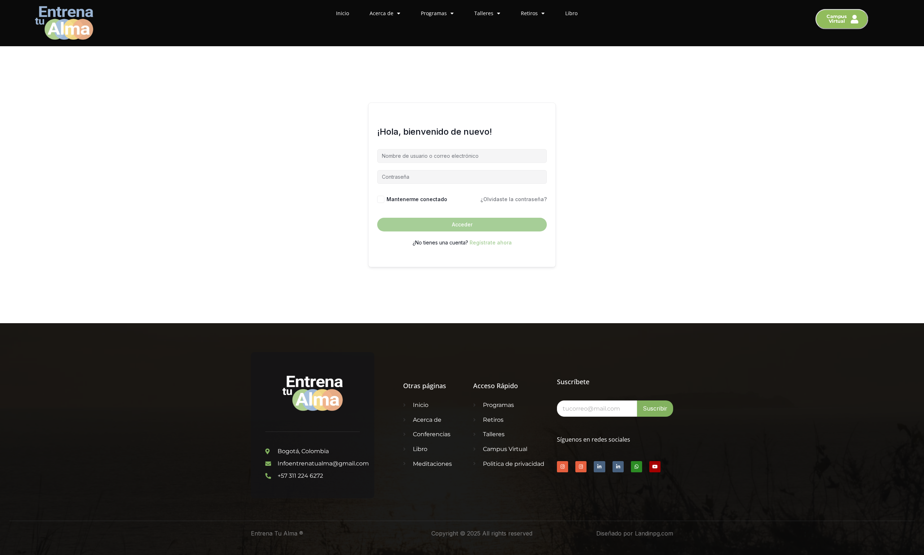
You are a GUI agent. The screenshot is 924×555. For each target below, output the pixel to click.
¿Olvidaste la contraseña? (513, 199)
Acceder (462, 224)
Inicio (342, 13)
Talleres (483, 13)
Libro (571, 13)
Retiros (529, 13)
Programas (434, 13)
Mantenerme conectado (417, 199)
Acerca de (381, 13)
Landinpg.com (654, 533)
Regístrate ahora (491, 242)
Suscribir (655, 408)
